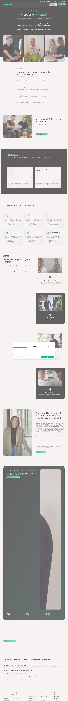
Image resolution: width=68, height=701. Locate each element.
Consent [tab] (19, 346)
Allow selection (33, 357)
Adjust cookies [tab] (34, 346)
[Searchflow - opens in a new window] (53, 343)
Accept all (47, 357)
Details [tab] (48, 346)
